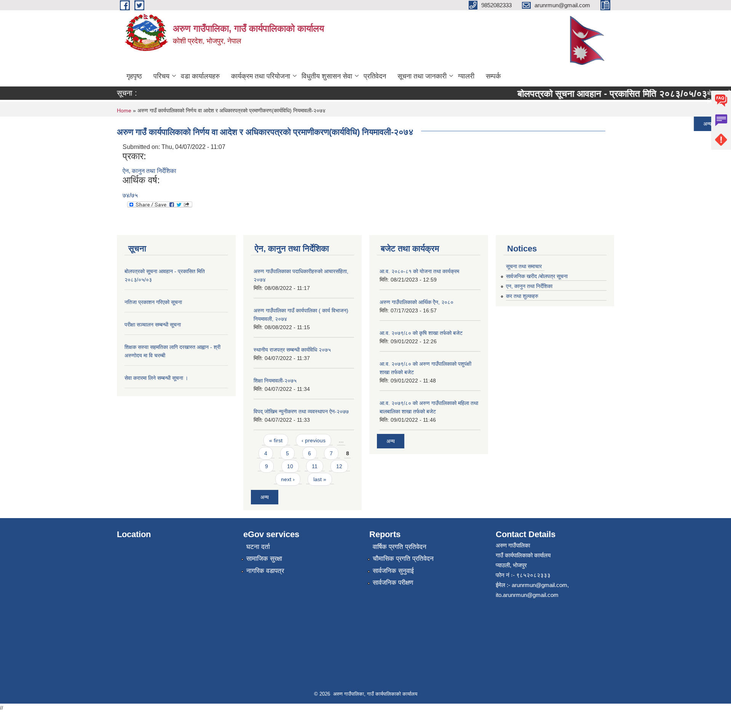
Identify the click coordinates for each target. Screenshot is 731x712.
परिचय (161, 76)
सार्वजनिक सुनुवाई (393, 570)
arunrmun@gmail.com (539, 585)
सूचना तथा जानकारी (422, 76)
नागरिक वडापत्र (265, 570)
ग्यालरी (466, 76)
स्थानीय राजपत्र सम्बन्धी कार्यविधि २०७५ (292, 350)
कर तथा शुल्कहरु (522, 296)
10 (290, 466)
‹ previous (314, 440)
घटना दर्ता (258, 546)
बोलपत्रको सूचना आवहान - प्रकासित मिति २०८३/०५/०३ (602, 93)
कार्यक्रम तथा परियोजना (260, 76)
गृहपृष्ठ (134, 76)
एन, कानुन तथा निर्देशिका (529, 286)
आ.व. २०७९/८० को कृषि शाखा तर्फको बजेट (421, 333)
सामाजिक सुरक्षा (264, 558)
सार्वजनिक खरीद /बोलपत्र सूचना (537, 276)
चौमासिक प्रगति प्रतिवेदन (403, 558)
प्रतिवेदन (375, 76)
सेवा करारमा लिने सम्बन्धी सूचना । (156, 378)
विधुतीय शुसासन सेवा (327, 76)
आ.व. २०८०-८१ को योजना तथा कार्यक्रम (419, 271)
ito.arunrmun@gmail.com (527, 595)
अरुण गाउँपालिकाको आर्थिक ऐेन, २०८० (416, 302)
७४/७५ (130, 195)
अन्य (697, 124)
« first (276, 440)
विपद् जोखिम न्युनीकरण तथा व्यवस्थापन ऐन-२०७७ (301, 411)
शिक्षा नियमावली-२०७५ (275, 381)
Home (124, 110)
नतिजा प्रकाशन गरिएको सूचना (543, 123)
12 (339, 466)
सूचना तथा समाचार (524, 266)
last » (319, 479)
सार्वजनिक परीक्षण (393, 582)
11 (315, 466)
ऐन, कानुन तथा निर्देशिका (149, 171)
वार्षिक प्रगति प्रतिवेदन (399, 546)
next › (288, 479)
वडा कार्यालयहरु (200, 76)
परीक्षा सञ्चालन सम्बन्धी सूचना (152, 325)
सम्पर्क (493, 76)
